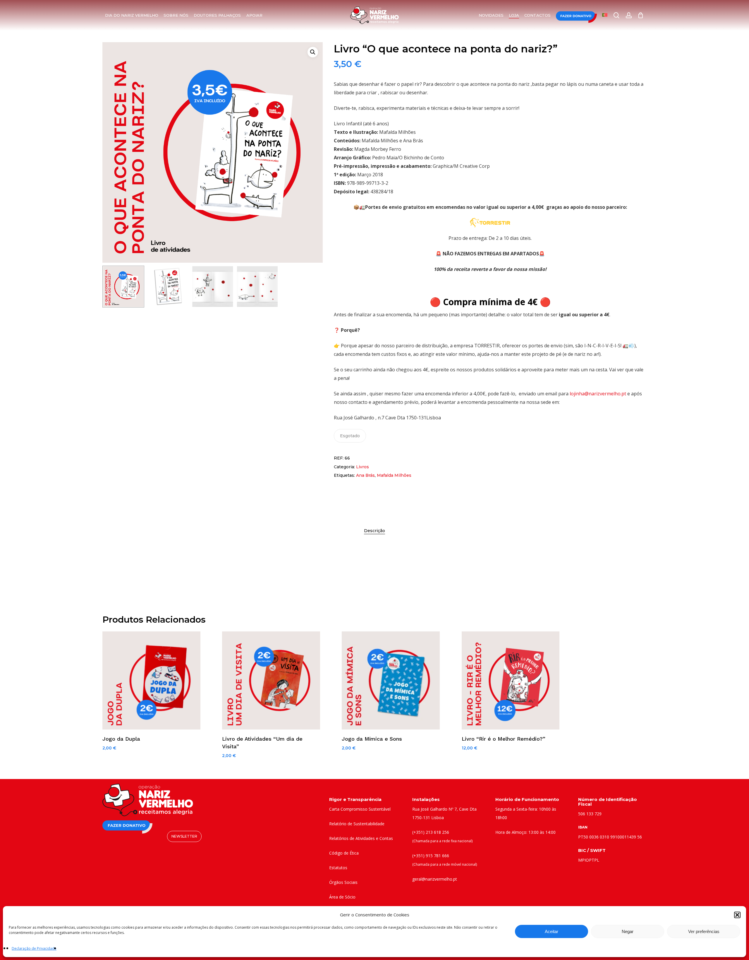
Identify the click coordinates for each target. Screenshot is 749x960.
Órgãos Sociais (343, 882)
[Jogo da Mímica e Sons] (391, 680)
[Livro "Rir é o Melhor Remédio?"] (511, 680)
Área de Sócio (342, 897)
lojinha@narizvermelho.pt (598, 393)
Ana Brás (365, 475)
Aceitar (551, 931)
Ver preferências (703, 931)
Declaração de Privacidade (34, 948)
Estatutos (338, 867)
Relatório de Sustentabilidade (356, 823)
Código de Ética (344, 853)
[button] (737, 915)
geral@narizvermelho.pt (434, 879)
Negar (627, 931)
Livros (362, 466)
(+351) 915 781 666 (430, 855)
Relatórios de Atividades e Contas (361, 838)
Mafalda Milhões (394, 475)
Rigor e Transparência (355, 799)
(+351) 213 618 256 (430, 832)
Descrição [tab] (374, 530)
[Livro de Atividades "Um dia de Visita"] (271, 680)
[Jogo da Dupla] (151, 680)
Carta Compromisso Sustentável (360, 809)
